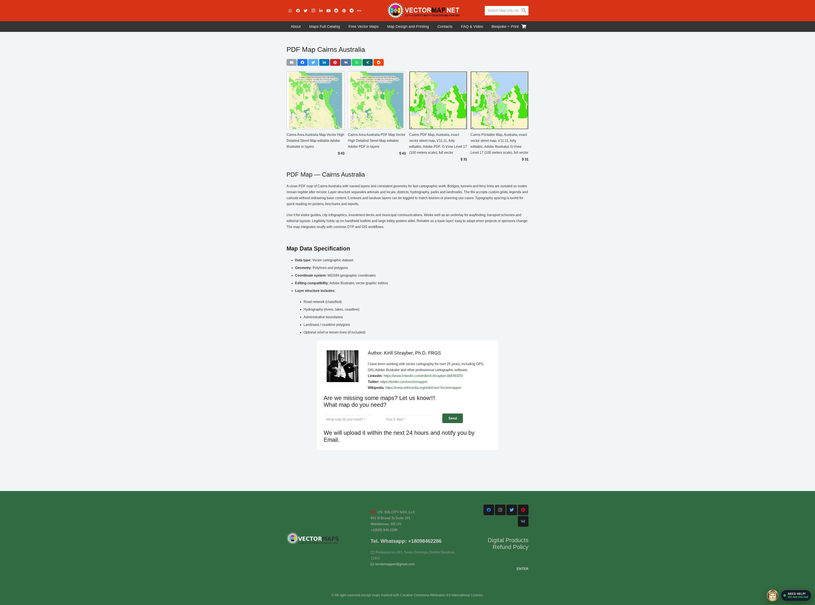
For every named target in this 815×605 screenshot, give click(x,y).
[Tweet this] (313, 62)
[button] (796, 595)
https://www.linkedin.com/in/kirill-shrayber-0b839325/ (423, 376)
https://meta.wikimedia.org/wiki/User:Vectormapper (423, 388)
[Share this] (302, 62)
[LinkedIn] (321, 10)
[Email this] (292, 62)
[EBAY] (359, 10)
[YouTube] (328, 10)
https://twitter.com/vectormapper (403, 382)
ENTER (522, 569)
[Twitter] (305, 10)
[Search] (524, 10)
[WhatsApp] (290, 10)
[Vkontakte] (523, 521)
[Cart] (523, 26)
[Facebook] (298, 10)
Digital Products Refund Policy (508, 543)
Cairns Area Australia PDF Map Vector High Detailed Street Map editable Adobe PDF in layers (376, 140)
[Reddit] (336, 10)
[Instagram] (313, 10)
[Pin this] (335, 62)
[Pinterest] (344, 10)
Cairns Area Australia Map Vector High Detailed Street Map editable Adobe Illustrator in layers (315, 140)
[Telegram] (351, 10)
